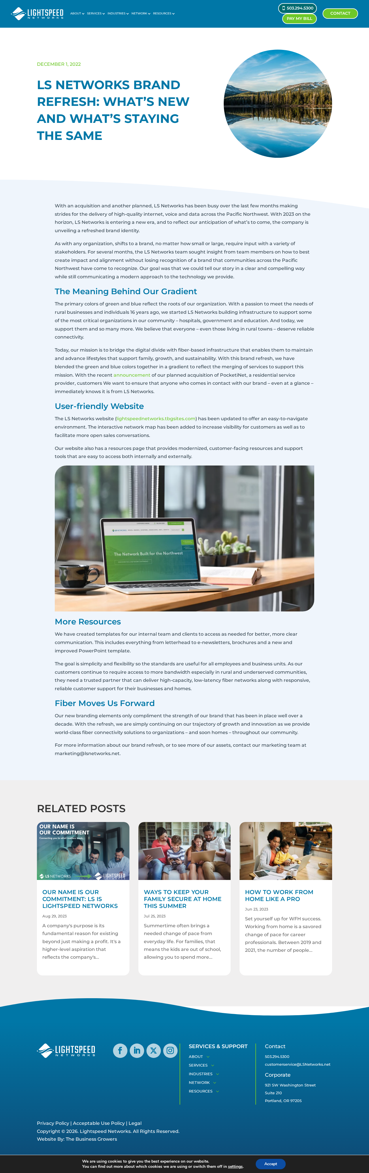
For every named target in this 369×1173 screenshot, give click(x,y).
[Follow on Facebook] (120, 1050)
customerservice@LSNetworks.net (297, 1064)
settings (235, 1166)
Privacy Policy (53, 1123)
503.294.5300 (300, 8)
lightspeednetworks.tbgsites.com (155, 418)
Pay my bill (299, 18)
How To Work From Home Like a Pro (279, 895)
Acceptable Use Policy (99, 1123)
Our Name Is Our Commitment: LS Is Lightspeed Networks (80, 899)
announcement (132, 375)
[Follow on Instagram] (170, 1050)
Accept (270, 1164)
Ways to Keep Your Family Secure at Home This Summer (182, 899)
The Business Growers (91, 1139)
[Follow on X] (153, 1050)
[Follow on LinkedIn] (137, 1050)
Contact (340, 13)
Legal (135, 1123)
